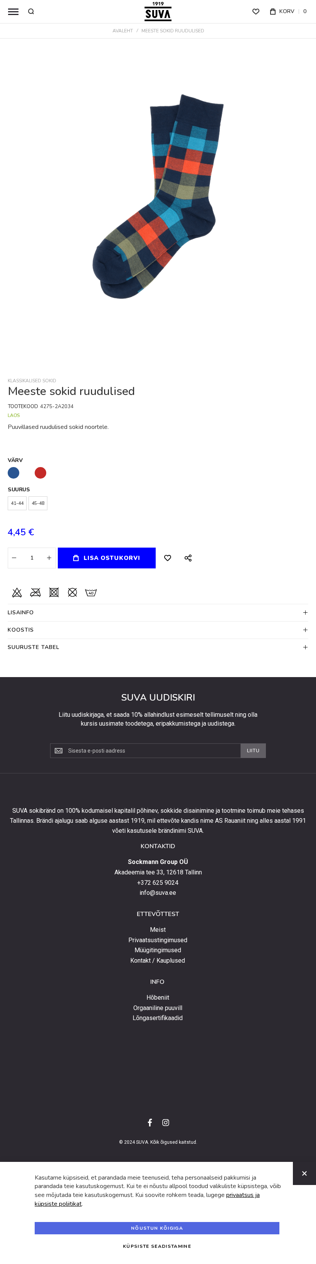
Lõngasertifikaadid (158, 1018)
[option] (13, 473)
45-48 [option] (38, 503)
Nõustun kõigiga (157, 1228)
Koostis (21, 630)
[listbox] (158, 474)
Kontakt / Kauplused (157, 960)
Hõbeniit (157, 997)
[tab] (158, 612)
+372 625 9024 (157, 882)
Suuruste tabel (33, 647)
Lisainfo (21, 612)
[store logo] (158, 11)
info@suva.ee (158, 892)
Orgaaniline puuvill (157, 1008)
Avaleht (123, 31)
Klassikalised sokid (32, 381)
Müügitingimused (157, 950)
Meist (158, 929)
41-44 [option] (17, 503)
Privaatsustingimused (157, 940)
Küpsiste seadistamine (157, 1246)
